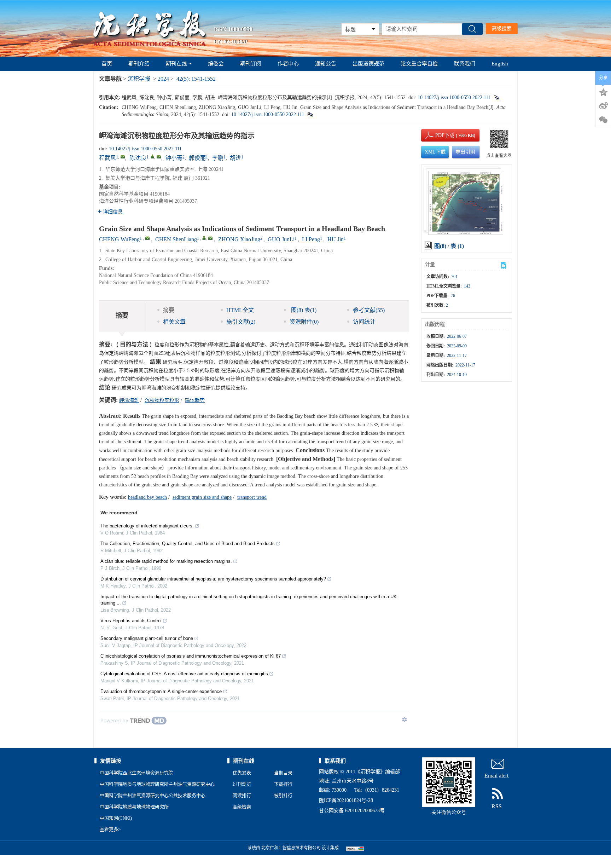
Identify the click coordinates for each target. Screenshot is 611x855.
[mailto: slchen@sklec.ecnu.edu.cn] (210, 238)
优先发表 (242, 772)
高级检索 (242, 806)
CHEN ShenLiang (176, 239)
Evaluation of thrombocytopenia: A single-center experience (161, 691)
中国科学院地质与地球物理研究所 (134, 806)
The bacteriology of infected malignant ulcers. (147, 525)
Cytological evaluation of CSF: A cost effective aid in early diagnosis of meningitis (184, 673)
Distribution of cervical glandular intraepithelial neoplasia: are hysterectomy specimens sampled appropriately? (213, 579)
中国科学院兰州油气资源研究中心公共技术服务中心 (152, 795)
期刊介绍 (139, 64)
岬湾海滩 (129, 400)
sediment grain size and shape (202, 497)
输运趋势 (195, 400)
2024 (163, 79)
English (499, 64)
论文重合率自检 (419, 64)
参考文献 (369, 310)
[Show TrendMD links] (404, 719)
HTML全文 (240, 310)
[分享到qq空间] (603, 91)
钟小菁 (173, 158)
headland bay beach (147, 497)
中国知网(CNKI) (116, 818)
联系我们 (464, 64)
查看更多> (110, 829)
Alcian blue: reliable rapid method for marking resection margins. (166, 561)
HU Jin (335, 239)
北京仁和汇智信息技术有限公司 (291, 847)
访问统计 (364, 322)
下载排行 (283, 784)
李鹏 (217, 158)
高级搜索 (502, 28)
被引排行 (283, 795)
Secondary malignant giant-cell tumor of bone (146, 638)
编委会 (216, 64)
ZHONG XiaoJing (239, 239)
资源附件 (304, 322)
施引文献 (240, 322)
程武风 (107, 158)
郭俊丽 (197, 158)
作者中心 (288, 64)
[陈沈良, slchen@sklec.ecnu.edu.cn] (152, 156)
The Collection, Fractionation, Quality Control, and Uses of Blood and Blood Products (187, 543)
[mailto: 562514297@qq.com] (147, 238)
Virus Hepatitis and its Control (131, 620)
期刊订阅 (250, 64)
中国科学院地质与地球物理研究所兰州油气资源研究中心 (157, 784)
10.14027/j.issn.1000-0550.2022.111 (454, 97)
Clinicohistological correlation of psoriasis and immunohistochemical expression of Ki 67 (190, 656)
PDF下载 (438, 135)
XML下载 (435, 152)
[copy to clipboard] (310, 114)
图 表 (303, 310)
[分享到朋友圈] (603, 120)
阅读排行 (242, 795)
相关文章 (174, 322)
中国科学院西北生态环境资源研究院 (136, 772)
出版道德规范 (368, 64)
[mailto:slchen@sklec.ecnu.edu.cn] (158, 156)
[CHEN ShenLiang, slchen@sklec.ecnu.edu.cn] (204, 238)
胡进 (235, 158)
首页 (106, 64)
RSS (496, 806)
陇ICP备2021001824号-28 (346, 800)
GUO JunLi (281, 239)
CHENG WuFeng (119, 239)
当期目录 (283, 772)
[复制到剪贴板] (496, 97)
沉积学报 (139, 79)
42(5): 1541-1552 (196, 79)
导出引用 (465, 152)
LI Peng (311, 239)
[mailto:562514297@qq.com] (122, 156)
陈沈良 (137, 158)
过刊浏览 (242, 784)
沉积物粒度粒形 (162, 400)
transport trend (252, 497)
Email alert (496, 776)
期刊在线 (176, 64)
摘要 (168, 310)
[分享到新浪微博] (603, 105)
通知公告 (325, 64)
